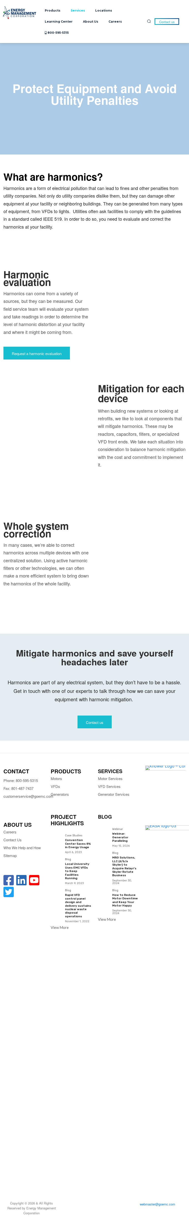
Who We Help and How (22, 847)
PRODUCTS (66, 771)
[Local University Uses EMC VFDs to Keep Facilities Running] (56, 863)
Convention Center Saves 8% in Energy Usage (78, 843)
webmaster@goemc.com (157, 1204)
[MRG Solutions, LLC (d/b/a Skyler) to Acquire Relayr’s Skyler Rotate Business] (103, 857)
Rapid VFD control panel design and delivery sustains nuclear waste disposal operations (78, 905)
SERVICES (110, 771)
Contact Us (12, 839)
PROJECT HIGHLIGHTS (67, 820)
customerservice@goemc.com (28, 796)
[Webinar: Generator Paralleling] (103, 833)
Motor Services (110, 778)
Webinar (117, 829)
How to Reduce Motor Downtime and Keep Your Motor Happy (125, 900)
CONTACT (16, 771)
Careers (9, 831)
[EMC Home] (19, 12)
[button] (149, 21)
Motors (56, 778)
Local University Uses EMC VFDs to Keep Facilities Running (77, 871)
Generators (60, 794)
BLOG (105, 816)
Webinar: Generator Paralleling (120, 837)
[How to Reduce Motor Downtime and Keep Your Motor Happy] (103, 894)
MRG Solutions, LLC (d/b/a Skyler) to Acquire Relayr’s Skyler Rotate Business (124, 866)
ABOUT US (17, 824)
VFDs (55, 786)
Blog (68, 859)
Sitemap (10, 855)
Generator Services (113, 794)
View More (60, 927)
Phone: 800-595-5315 (20, 780)
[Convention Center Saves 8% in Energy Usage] (56, 839)
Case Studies (73, 835)
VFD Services (109, 786)
